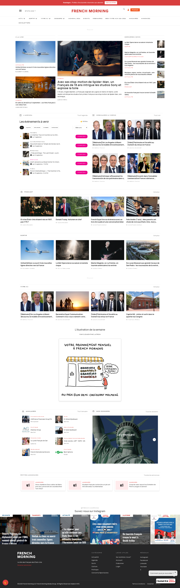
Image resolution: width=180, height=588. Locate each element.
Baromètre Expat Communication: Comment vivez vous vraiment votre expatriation (70, 315)
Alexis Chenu (62, 99)
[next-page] (154, 439)
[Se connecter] (128, 10)
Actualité (20, 65)
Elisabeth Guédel (22, 71)
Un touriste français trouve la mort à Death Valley (140, 93)
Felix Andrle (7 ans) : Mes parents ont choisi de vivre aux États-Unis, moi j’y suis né (141, 220)
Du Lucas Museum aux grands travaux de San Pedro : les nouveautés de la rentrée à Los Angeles (140, 63)
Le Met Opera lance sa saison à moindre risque (139, 43)
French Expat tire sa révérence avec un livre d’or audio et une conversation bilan (107, 220)
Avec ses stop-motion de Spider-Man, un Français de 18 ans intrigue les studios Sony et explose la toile (89, 85)
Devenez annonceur (24, 565)
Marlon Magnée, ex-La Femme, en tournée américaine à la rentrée (140, 53)
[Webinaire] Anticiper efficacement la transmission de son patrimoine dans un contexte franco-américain (108, 177)
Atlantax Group (36, 430)
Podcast (128, 87)
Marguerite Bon (22, 107)
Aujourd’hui (28, 127)
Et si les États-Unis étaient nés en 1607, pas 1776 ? (140, 83)
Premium (135, 10)
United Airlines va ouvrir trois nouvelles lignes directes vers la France (36, 264)
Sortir (127, 46)
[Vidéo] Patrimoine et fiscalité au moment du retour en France (141, 143)
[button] (124, 9)
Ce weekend (45, 127)
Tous (22, 127)
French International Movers (40, 452)
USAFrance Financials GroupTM (41, 419)
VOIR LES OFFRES (111, 2)
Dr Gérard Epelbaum (71, 419)
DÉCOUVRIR (126, 443)
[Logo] (53, 555)
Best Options (68, 452)
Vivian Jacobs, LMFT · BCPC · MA (74, 441)
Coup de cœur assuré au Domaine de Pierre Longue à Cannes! (142, 486)
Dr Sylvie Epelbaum (70, 430)
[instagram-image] (15, 529)
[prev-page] (96, 439)
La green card (126, 434)
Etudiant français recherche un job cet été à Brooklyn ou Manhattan (96, 486)
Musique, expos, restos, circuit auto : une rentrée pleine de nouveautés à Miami (139, 73)
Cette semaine (37, 127)
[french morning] (90, 11)
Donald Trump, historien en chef (69, 219)
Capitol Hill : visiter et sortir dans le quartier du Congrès (140, 315)
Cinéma (19, 100)
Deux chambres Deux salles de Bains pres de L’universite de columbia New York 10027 (48, 487)
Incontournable (55, 127)
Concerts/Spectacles (134, 56)
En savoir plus (81, 136)
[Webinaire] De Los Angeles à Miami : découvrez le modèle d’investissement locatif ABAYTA (108, 143)
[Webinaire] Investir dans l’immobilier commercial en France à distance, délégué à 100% (142, 177)
